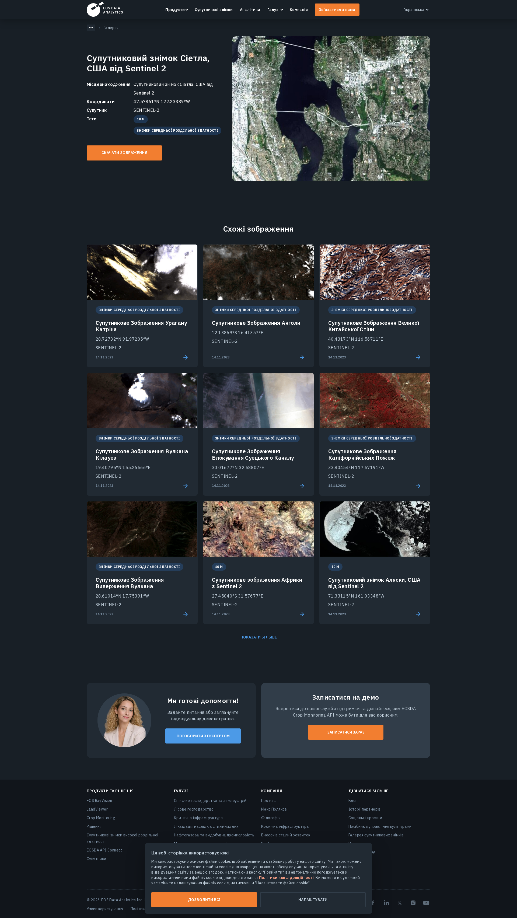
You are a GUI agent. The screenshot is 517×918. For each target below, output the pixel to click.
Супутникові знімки (214, 9)
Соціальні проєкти (365, 817)
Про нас (268, 800)
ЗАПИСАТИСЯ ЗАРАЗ (346, 732)
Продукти (175, 9)
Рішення (94, 826)
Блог (352, 800)
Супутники (96, 858)
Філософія (271, 817)
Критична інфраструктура (198, 817)
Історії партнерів (364, 809)
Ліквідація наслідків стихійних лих (206, 826)
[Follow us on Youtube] (426, 903)
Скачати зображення (124, 152)
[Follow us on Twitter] (400, 903)
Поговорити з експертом (203, 736)
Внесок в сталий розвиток (285, 835)
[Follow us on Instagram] (413, 903)
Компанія (299, 9)
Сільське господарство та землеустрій (210, 800)
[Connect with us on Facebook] (373, 903)
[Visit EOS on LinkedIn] (386, 903)
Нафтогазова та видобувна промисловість (214, 835)
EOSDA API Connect (104, 850)
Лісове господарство (194, 809)
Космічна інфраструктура (285, 826)
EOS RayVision (99, 800)
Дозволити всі (204, 899)
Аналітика (250, 9)
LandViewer (97, 809)
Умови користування (105, 908)
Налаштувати (312, 899)
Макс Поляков (274, 809)
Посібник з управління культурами (380, 826)
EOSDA (105, 9)
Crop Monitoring (101, 817)
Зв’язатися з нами (337, 9)
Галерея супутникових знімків (376, 835)
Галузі (273, 9)
